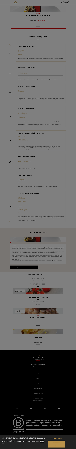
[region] (38, 442)
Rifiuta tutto (56, 442)
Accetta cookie (56, 445)
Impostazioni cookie (57, 438)
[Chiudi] (73, 441)
